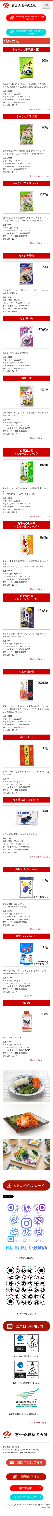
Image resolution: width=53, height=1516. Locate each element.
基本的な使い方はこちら (40, 109)
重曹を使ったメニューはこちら (37, 996)
